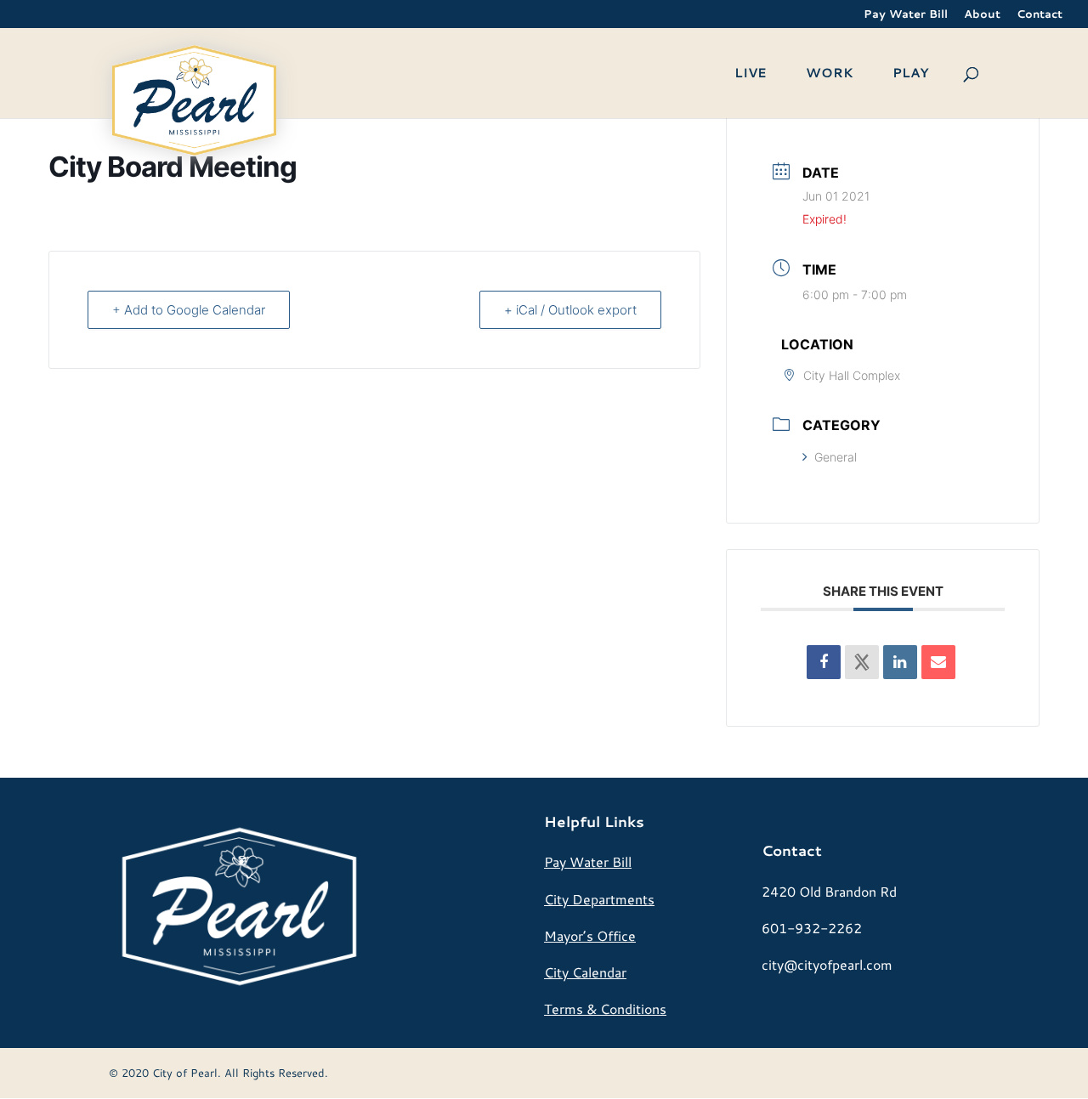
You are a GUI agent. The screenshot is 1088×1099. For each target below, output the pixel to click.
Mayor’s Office (590, 935)
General (835, 457)
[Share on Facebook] (824, 662)
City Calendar (585, 972)
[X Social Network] (862, 662)
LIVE (750, 74)
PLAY (910, 74)
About (982, 14)
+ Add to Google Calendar (188, 310)
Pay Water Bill (906, 14)
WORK (829, 74)
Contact (1039, 14)
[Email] (938, 662)
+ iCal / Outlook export (570, 310)
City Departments (599, 899)
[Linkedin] (900, 662)
